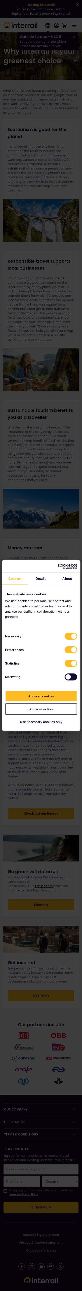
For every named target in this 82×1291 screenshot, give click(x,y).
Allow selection (41, 709)
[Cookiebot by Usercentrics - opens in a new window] (58, 566)
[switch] (71, 649)
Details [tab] (41, 578)
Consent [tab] (14, 578)
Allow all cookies (41, 696)
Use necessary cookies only (41, 722)
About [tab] (67, 578)
